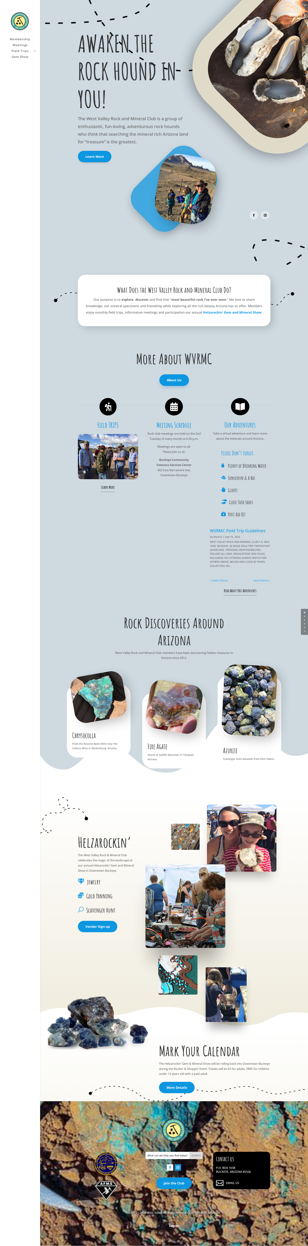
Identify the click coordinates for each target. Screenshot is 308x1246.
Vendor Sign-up (97, 926)
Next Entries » (261, 580)
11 (118, 472)
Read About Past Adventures (240, 590)
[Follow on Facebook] (254, 215)
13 (124, 472)
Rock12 (218, 537)
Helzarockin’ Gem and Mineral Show (232, 312)
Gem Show (20, 57)
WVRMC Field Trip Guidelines (237, 531)
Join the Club (174, 1183)
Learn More (94, 156)
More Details (176, 1087)
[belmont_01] (108, 478)
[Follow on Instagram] (265, 215)
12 (121, 472)
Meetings (20, 45)
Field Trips (20, 51)
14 (127, 472)
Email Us (232, 1183)
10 (115, 472)
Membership (20, 39)
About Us (174, 380)
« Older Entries (219, 580)
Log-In (174, 1226)
